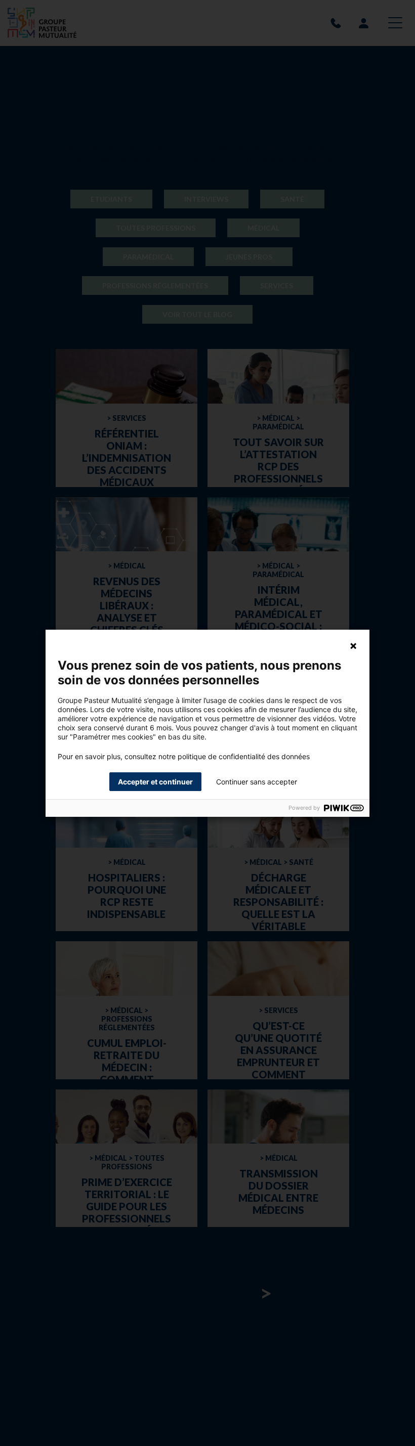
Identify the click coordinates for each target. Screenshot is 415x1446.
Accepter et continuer (155, 781)
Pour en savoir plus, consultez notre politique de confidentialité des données (184, 757)
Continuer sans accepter (256, 781)
